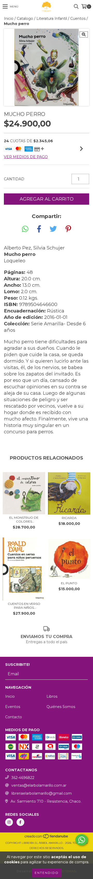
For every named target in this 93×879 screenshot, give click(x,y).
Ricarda (69, 518)
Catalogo (25, 18)
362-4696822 (22, 777)
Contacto (13, 717)
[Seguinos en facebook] (20, 822)
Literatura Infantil (51, 18)
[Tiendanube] (46, 837)
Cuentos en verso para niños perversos (24, 605)
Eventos (12, 706)
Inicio (8, 18)
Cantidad (14, 179)
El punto (69, 583)
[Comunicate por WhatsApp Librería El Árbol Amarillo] (81, 840)
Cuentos (78, 18)
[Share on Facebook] (39, 229)
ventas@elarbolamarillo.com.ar (38, 785)
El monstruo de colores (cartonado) (23, 519)
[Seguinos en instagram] (9, 822)
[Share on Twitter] (53, 229)
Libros (52, 696)
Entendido (47, 873)
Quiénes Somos (61, 706)
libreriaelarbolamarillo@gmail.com (41, 793)
